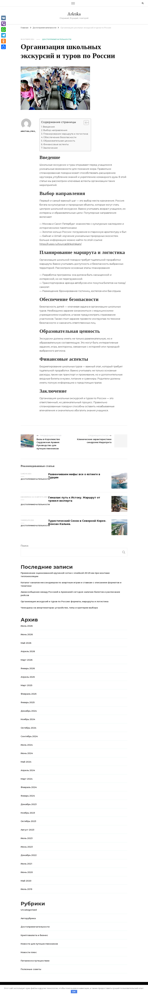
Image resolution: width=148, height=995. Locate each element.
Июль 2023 (27, 838)
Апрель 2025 (28, 677)
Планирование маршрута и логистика (65, 133)
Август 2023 (27, 829)
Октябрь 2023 (28, 821)
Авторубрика (28, 918)
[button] (85, 122)
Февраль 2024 (29, 787)
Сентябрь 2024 (29, 736)
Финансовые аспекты (56, 144)
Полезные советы (31, 969)
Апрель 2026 (28, 651)
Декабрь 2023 (29, 804)
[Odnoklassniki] (3, 41)
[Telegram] (3, 35)
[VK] (3, 18)
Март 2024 (27, 779)
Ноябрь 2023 (28, 813)
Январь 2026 (28, 668)
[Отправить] (3, 47)
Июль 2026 (27, 626)
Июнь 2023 (27, 847)
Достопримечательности (56, 39)
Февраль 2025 (28, 694)
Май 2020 (26, 880)
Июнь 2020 (27, 872)
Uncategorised (29, 910)
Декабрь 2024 (29, 711)
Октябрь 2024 (28, 728)
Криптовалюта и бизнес (34, 935)
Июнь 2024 (27, 753)
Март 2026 (27, 660)
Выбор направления (55, 130)
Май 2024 (26, 762)
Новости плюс (29, 952)
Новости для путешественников (39, 944)
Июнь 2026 (27, 634)
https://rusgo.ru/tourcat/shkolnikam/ (60, 244)
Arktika (74, 14)
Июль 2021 (26, 863)
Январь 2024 (28, 795)
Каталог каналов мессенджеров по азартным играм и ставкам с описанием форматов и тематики (71, 584)
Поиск (24, 545)
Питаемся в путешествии (35, 960)
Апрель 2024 (28, 770)
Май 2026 (26, 643)
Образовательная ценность (59, 140)
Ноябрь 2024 (28, 719)
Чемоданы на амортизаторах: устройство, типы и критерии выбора (59, 607)
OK (74, 991)
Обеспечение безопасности (59, 137)
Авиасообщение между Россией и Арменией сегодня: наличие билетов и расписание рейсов (70, 594)
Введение (49, 126)
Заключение (50, 147)
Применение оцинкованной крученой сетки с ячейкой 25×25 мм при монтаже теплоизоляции (65, 575)
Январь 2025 (28, 702)
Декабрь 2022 (29, 855)
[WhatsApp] (3, 29)
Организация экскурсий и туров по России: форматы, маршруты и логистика (64, 601)
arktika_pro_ (26, 131)
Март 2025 (26, 685)
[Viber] (3, 24)
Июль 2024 (27, 745)
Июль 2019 (26, 889)
